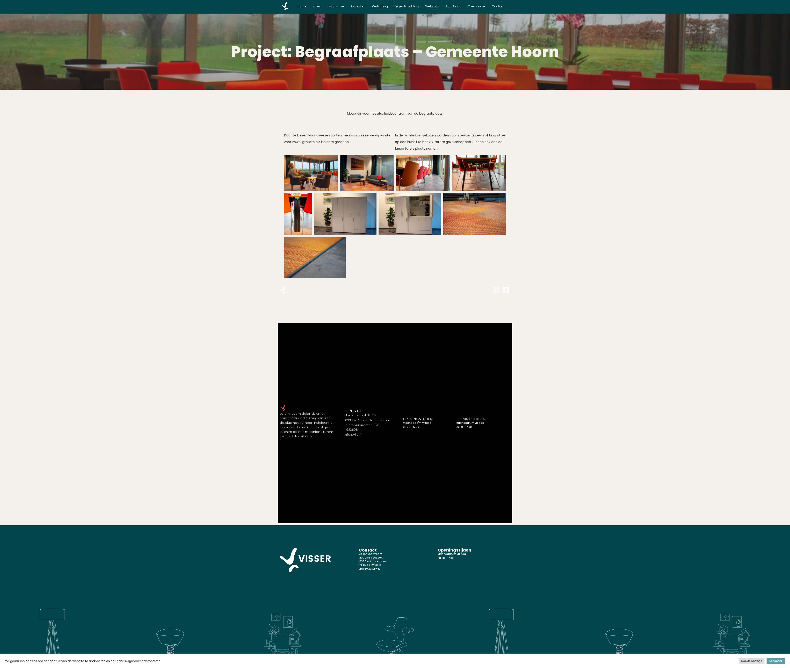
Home (302, 7)
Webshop (432, 7)
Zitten (317, 7)
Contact (498, 7)
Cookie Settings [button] (751, 661)
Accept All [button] (775, 661)
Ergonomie (336, 7)
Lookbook (453, 7)
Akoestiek (358, 7)
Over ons (474, 7)
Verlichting (380, 7)
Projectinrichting (406, 7)
